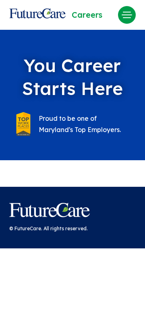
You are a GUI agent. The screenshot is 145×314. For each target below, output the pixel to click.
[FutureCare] (49, 212)
